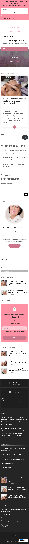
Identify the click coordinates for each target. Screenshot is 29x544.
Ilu (3, 77)
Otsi (2, 134)
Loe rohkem (12, 126)
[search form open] (25, 48)
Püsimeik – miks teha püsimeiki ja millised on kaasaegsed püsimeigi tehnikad (14, 101)
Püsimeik (8, 77)
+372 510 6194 (17, 384)
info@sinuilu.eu (17, 392)
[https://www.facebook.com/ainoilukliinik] (2, 259)
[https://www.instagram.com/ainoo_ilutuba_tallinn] (6, 259)
